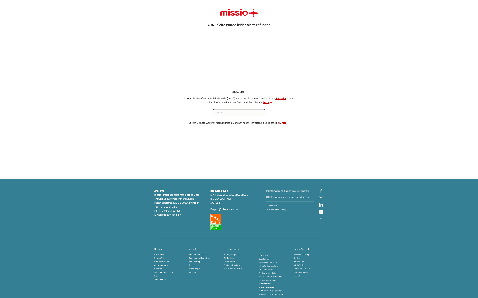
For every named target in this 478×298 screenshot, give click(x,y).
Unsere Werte (159, 258)
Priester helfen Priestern (268, 287)
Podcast (192, 265)
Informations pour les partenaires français (289, 197)
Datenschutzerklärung (277, 209)
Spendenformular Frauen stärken (271, 294)
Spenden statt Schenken (268, 280)
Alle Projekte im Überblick (233, 268)
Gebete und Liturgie (301, 272)
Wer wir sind (159, 254)
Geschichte (158, 268)
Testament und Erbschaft (268, 262)
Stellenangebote (160, 279)
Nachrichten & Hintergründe (199, 258)
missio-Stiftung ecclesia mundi (270, 276)
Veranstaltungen (195, 261)
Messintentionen (265, 283)
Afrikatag (192, 272)
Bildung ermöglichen (231, 254)
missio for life (299, 265)
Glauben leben (229, 258)
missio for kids (299, 261)
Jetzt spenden (264, 255)
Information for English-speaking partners (289, 191)
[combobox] (239, 112)
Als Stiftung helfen (266, 269)
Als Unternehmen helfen (268, 273)
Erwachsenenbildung (301, 254)
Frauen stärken (229, 261)
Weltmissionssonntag (197, 254)
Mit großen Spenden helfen (269, 266)
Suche (266, 102)
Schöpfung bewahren (232, 265)
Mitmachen (298, 275)
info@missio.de (170, 215)
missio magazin (195, 268)
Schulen (297, 258)
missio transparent (161, 265)
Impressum (273, 205)
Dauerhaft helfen (265, 259)
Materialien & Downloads (303, 268)
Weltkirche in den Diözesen (164, 272)
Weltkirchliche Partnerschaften (270, 290)
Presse (156, 275)
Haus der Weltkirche (161, 261)
